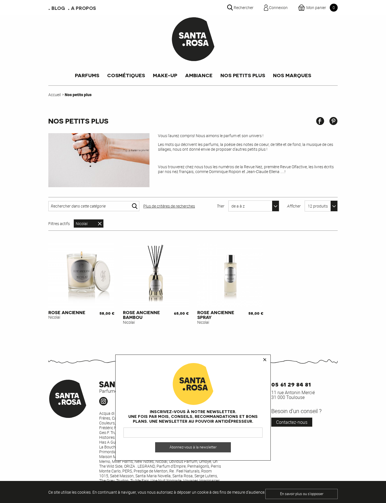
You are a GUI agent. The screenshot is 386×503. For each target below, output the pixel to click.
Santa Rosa (182, 475)
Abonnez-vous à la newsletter (193, 447)
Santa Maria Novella (153, 475)
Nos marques (292, 75)
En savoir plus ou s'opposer (301, 493)
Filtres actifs (59, 223)
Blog (58, 8)
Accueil (54, 94)
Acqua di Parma (113, 413)
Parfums (87, 75)
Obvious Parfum (183, 461)
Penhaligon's (198, 466)
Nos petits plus (242, 75)
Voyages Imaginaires (201, 480)
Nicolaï (82, 223)
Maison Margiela (113, 456)
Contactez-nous (291, 422)
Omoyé (205, 461)
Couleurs (107, 423)
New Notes (144, 461)
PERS (127, 471)
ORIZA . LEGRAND (139, 466)
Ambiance (198, 75)
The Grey (106, 480)
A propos (83, 8)
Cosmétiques (126, 75)
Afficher (294, 206)
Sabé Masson (122, 475)
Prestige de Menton (151, 471)
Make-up (165, 75)
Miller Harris (122, 461)
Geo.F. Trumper (112, 432)
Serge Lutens (205, 475)
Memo (104, 461)
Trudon (122, 480)
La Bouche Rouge (114, 447)
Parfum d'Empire (171, 466)
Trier (220, 206)
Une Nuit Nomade (166, 480)
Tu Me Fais (139, 480)
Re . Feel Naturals (184, 471)
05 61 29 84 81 (291, 384)
